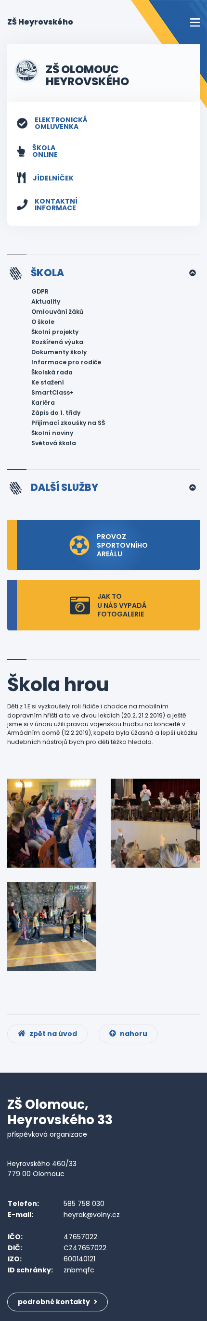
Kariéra (43, 402)
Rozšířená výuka (57, 342)
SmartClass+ (52, 392)
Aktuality (45, 301)
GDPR (40, 291)
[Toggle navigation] (195, 22)
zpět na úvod (52, 1034)
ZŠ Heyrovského (40, 21)
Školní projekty (54, 332)
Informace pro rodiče (66, 362)
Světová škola (53, 443)
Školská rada (52, 372)
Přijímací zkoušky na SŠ (68, 423)
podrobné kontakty (54, 1302)
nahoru (132, 1034)
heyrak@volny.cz (92, 1214)
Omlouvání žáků (57, 312)
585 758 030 (84, 1203)
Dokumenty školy (59, 352)
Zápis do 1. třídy (55, 413)
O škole (42, 322)
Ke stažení (47, 382)
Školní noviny (52, 433)
